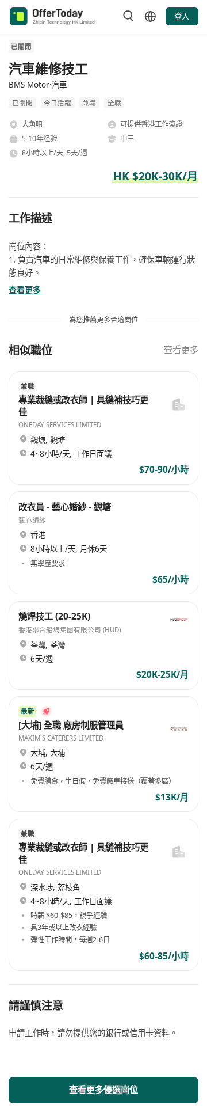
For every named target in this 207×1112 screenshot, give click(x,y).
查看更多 (181, 350)
